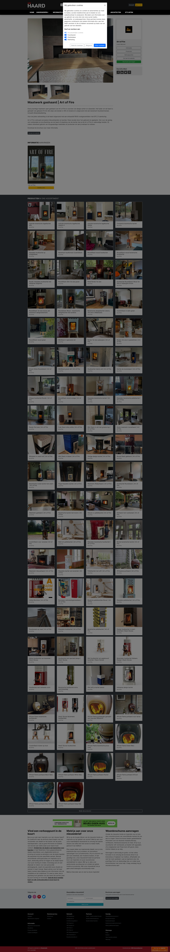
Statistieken (72, 37)
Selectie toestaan (77, 45)
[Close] (105, 5)
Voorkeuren (72, 35)
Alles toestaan (99, 45)
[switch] (65, 35)
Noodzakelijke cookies (75, 33)
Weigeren (89, 45)
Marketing (71, 39)
